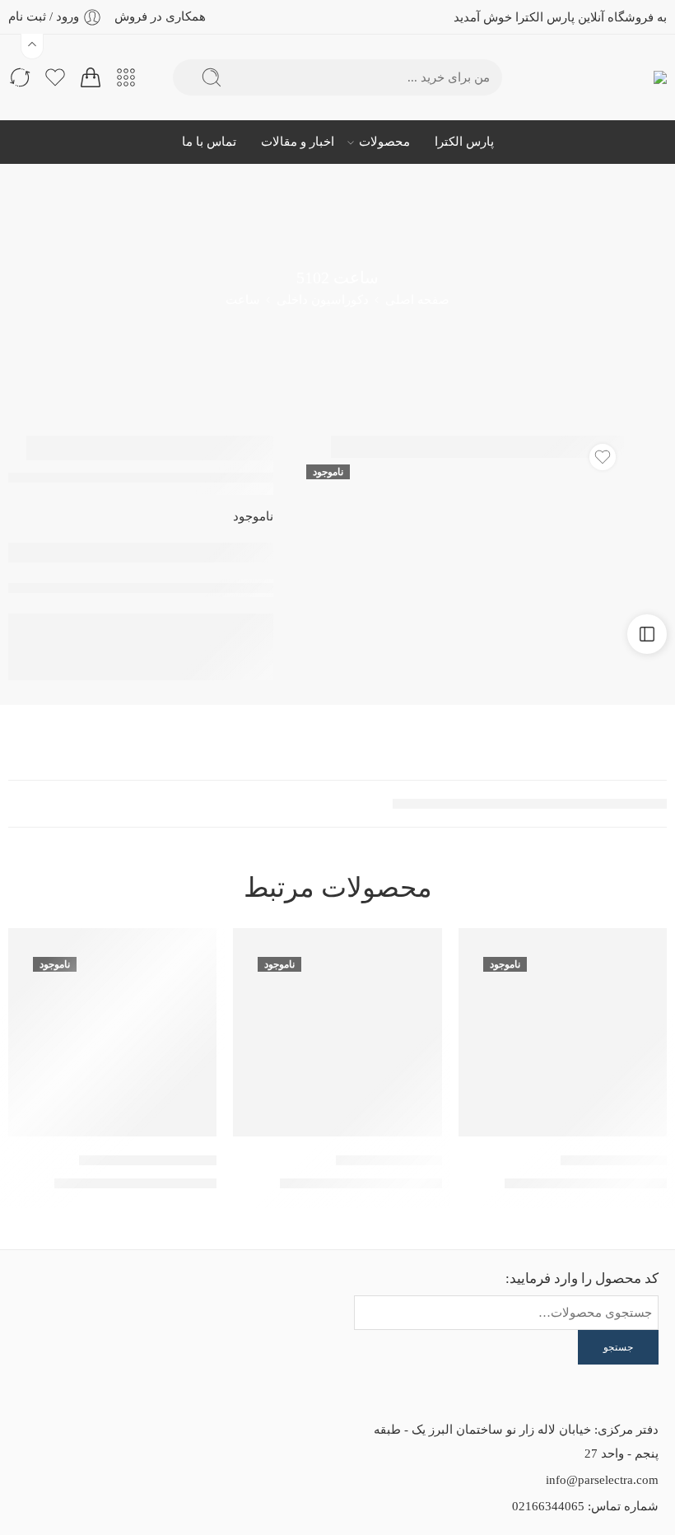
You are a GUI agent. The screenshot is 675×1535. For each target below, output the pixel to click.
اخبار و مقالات (297, 141)
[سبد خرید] (90, 77)
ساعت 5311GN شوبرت (147, 1160)
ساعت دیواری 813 (614, 1160)
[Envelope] (140, 1298)
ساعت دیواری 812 (389, 1160)
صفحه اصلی (417, 299)
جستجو (618, 1347)
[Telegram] (140, 1342)
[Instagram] (95, 1298)
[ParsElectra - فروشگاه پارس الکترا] (632, 78)
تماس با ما (209, 141)
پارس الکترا (464, 141)
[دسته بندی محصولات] (125, 77)
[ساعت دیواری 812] (337, 1032)
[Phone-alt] (51, 1298)
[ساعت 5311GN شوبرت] (112, 1032)
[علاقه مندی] (602, 457)
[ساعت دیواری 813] (563, 1032)
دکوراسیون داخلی (323, 299)
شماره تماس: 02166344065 (585, 1506)
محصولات (384, 141)
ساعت (243, 299)
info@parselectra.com (602, 1479)
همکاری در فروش (160, 16)
